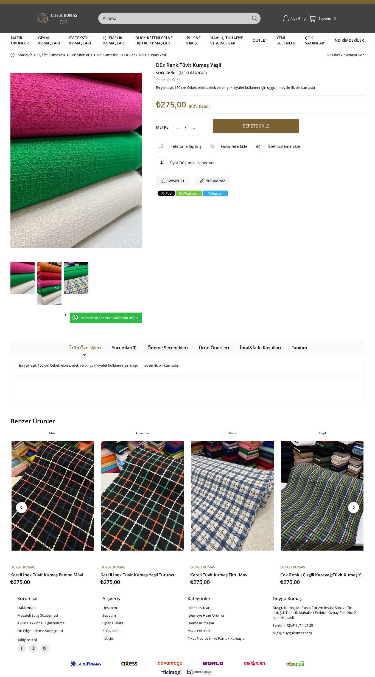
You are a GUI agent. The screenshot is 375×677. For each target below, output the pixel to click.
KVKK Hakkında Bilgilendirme (41, 623)
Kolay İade (110, 630)
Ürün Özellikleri (84, 348)
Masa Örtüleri (199, 630)
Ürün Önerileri (214, 348)
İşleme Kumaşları (201, 623)
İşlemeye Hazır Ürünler (206, 615)
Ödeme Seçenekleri (167, 348)
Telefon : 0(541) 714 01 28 (293, 625)
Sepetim (109, 615)
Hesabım (109, 607)
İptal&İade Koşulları (260, 348)
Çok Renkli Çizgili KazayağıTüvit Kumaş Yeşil (322, 574)
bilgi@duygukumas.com (292, 632)
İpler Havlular (198, 607)
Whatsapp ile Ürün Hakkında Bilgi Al (110, 317)
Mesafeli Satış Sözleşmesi (37, 615)
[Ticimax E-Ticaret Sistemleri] (171, 673)
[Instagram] (33, 648)
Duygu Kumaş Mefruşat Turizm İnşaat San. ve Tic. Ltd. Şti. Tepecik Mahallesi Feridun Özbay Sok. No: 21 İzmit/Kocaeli (315, 612)
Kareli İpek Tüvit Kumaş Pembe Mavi (46, 574)
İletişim (108, 638)
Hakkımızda (27, 607)
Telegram (215, 193)
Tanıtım (299, 348)
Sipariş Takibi (112, 623)
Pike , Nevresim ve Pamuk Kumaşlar (217, 638)
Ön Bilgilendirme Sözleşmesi (40, 630)
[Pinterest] (44, 648)
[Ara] (254, 18)
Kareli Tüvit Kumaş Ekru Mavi (219, 574)
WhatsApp (191, 193)
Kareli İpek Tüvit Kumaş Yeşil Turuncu (138, 574)
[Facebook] (21, 648)
